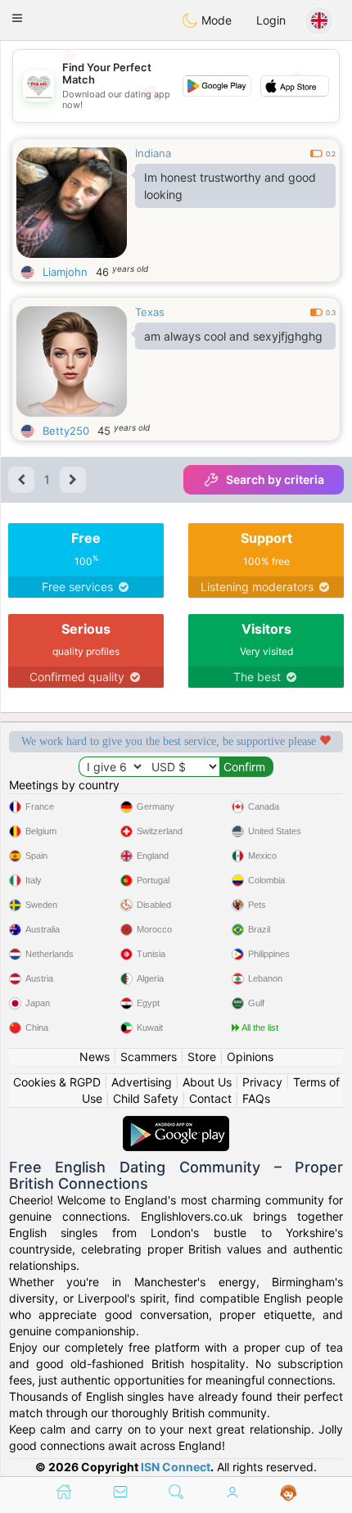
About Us (207, 1082)
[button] (17, 18)
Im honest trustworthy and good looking (230, 185)
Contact (210, 1098)
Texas (150, 311)
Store (201, 1057)
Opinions (250, 1057)
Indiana (153, 153)
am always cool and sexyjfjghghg (233, 336)
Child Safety (145, 1098)
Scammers (148, 1057)
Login (271, 20)
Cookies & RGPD (57, 1082)
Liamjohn (65, 271)
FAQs (256, 1098)
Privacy (262, 1082)
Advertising (141, 1082)
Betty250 (66, 430)
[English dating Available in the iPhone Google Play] (176, 1124)
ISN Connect (175, 1467)
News (94, 1057)
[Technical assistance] (288, 1493)
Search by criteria (275, 479)
